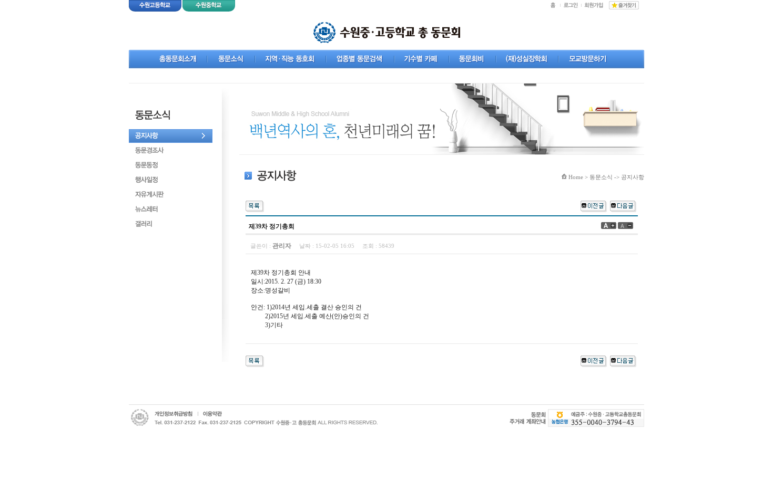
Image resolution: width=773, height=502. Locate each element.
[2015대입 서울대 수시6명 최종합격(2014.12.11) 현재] (623, 205)
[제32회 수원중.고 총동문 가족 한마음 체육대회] (594, 205)
